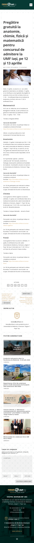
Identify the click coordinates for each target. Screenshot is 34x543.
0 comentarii (23, 67)
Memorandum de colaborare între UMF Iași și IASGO (16, 437)
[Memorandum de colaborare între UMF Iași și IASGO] (17, 426)
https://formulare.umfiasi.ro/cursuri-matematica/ (17, 129)
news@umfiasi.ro (17, 322)
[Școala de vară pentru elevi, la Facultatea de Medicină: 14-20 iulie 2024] (17, 348)
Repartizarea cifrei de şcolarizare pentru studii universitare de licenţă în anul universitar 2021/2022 (16, 384)
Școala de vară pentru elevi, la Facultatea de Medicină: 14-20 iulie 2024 (16, 359)
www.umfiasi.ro (17, 531)
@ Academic (14, 67)
